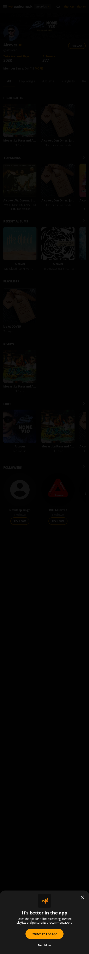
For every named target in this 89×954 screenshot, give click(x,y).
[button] (44, 477)
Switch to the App (44, 934)
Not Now (44, 945)
